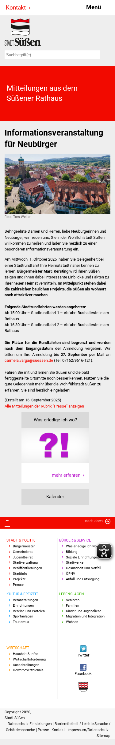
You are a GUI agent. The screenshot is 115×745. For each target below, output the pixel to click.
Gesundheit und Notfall (83, 568)
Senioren (72, 600)
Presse (18, 585)
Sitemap (103, 736)
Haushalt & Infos (25, 654)
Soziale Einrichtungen (82, 557)
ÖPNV (70, 574)
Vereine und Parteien (29, 611)
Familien (72, 606)
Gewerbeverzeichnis (28, 670)
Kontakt (16, 7)
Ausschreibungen (26, 665)
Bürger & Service (75, 540)
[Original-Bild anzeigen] (57, 184)
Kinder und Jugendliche (84, 611)
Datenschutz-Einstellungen (30, 724)
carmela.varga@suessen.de (29, 360)
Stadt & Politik (20, 540)
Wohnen (72, 622)
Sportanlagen (23, 616)
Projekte (19, 579)
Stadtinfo (20, 574)
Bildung (71, 552)
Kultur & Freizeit (22, 594)
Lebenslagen (71, 594)
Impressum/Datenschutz (88, 730)
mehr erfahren (66, 475)
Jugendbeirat (23, 557)
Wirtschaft (17, 648)
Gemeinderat (23, 552)
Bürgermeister (24, 546)
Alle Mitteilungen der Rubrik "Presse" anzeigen (44, 406)
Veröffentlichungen (27, 568)
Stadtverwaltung (25, 563)
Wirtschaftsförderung (29, 659)
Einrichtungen (23, 606)
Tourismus (21, 622)
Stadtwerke (74, 563)
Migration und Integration (85, 616)
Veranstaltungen (25, 600)
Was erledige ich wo (81, 546)
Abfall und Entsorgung (82, 579)
